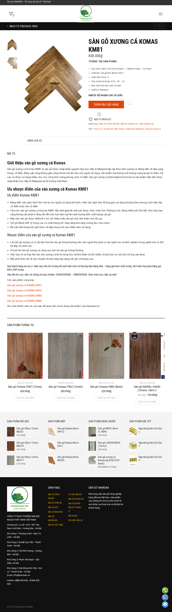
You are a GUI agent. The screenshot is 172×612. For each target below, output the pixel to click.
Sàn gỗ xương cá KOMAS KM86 (24, 300)
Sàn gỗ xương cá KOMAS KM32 (24, 290)
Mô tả (15, 140)
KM (115, 129)
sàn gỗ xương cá (153, 129)
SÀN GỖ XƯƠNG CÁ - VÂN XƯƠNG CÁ (137, 124)
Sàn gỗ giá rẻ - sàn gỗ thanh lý (74, 507)
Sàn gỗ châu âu (55, 503)
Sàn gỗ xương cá (75, 499)
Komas (121, 129)
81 (101, 129)
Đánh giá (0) (34, 140)
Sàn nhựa (72, 516)
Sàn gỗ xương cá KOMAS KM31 (24, 285)
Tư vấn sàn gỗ (74, 494)
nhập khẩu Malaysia (135, 129)
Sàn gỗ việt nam (55, 525)
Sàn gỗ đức (53, 507)
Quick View (16, 374)
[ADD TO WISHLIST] (38, 335)
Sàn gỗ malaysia (55, 512)
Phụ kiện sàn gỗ (75, 520)
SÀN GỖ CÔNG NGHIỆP (109, 124)
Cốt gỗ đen (108, 129)
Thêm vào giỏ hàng (106, 104)
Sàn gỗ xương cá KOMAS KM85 (24, 295)
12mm (96, 129)
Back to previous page (23, 26)
